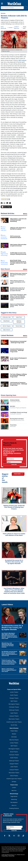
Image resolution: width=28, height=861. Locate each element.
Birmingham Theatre (14, 704)
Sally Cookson (22, 60)
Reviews (3, 13)
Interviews (14, 737)
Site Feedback (14, 802)
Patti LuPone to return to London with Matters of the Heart (14, 534)
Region (5, 462)
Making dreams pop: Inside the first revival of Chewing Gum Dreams (14, 507)
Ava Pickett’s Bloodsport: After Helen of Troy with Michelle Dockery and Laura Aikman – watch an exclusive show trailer (14, 590)
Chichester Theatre (14, 707)
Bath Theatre (14, 701)
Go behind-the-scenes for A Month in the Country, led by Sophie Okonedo (14, 561)
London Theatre (14, 692)
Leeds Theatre (14, 713)
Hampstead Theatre (15, 401)
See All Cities (14, 725)
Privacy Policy (5, 856)
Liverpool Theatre (14, 716)
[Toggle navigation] (1, 3)
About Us (14, 805)
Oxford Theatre (14, 775)
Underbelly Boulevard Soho (17, 420)
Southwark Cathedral (15, 414)
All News (14, 781)
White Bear (13, 426)
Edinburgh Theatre (14, 710)
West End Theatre (14, 740)
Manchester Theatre (14, 719)
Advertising (14, 799)
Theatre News (14, 731)
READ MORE (17, 474)
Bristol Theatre (14, 752)
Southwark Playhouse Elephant (18, 408)
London (10, 27)
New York (14, 790)
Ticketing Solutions (14, 808)
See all (25, 213)
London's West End (16, 27)
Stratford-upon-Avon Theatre (14, 722)
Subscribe (14, 464)
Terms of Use (11, 856)
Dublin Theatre (14, 695)
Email (5, 459)
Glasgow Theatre (14, 698)
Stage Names (14, 796)
